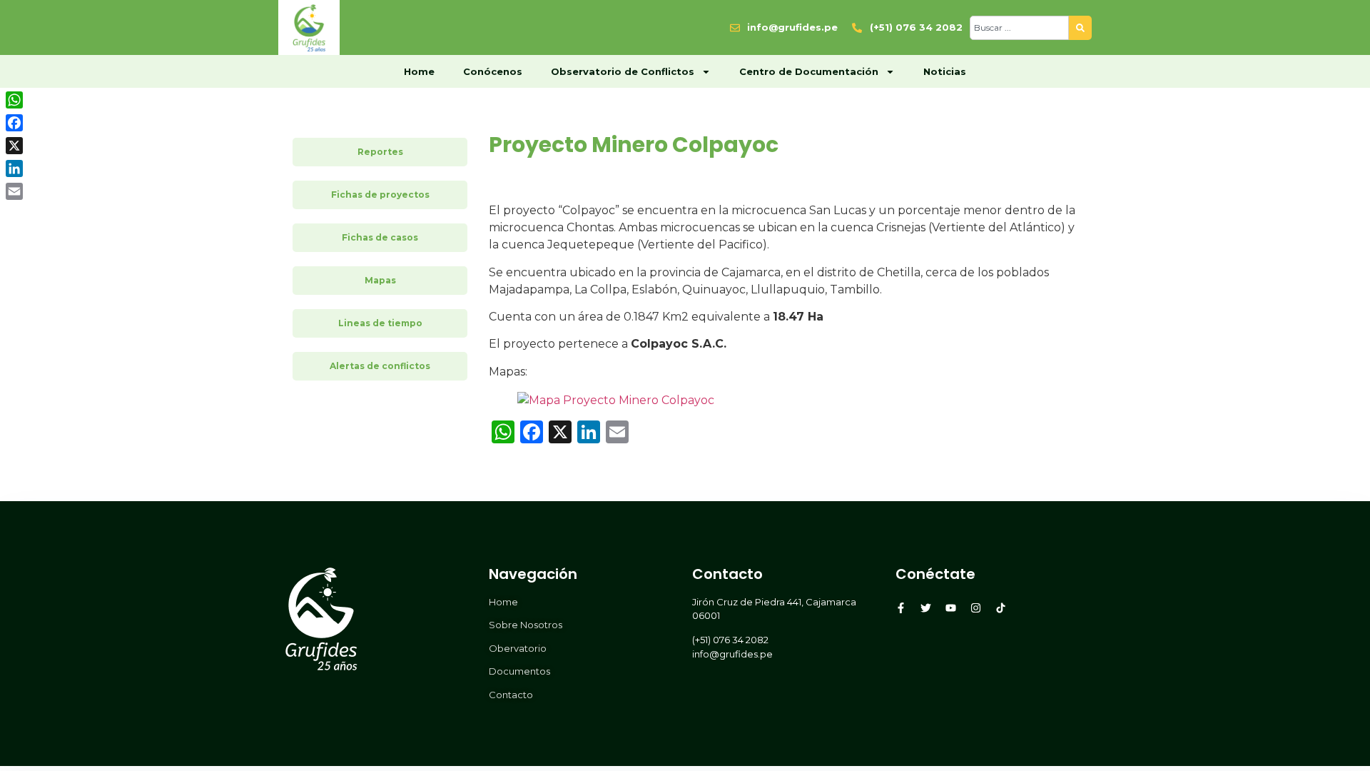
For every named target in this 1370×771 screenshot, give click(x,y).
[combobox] (1019, 28)
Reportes (380, 151)
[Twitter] (925, 608)
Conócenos (492, 71)
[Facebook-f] (900, 608)
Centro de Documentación (808, 71)
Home (419, 71)
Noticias (944, 71)
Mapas (380, 280)
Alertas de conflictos (380, 366)
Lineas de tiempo (380, 323)
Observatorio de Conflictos (622, 71)
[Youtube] (950, 608)
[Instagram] (975, 608)
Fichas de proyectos (380, 194)
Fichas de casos (380, 237)
